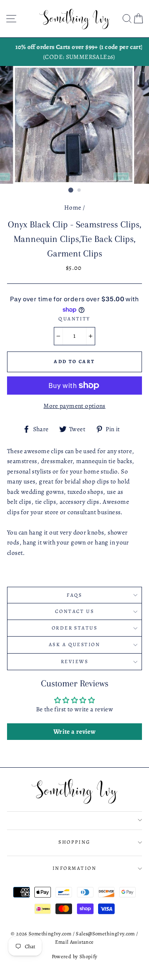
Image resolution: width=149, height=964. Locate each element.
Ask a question (74, 644)
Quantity (74, 318)
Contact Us (74, 611)
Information (74, 868)
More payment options (74, 405)
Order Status (74, 628)
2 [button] (79, 190)
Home (73, 207)
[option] (74, 52)
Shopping (74, 842)
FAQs (74, 595)
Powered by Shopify (75, 956)
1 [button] (70, 190)
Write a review (74, 731)
